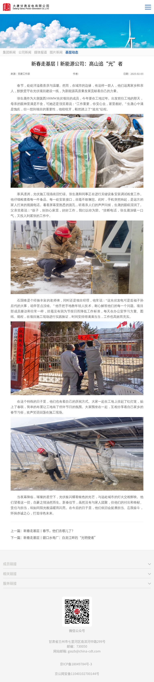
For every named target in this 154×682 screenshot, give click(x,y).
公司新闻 (24, 52)
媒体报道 (40, 52)
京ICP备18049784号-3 (76, 663)
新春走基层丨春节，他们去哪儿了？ (49, 530)
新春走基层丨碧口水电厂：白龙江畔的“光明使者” (60, 537)
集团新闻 (9, 52)
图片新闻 (56, 52)
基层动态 (71, 52)
